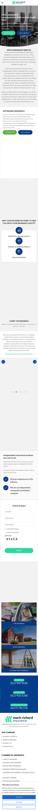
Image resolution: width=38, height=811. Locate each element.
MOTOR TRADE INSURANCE (12, 766)
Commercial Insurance (13, 529)
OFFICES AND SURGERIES (11, 781)
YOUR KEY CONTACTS (10, 736)
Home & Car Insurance (13, 532)
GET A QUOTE (23, 33)
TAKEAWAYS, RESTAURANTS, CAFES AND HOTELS (19, 772)
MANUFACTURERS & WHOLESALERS (14, 769)
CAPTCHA (8, 536)
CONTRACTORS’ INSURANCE (12, 762)
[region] (19, 796)
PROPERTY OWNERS (9, 777)
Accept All (19, 797)
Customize (19, 802)
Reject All (19, 807)
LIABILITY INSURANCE (10, 759)
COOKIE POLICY (8, 746)
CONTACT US (8, 33)
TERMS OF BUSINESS (9, 740)
